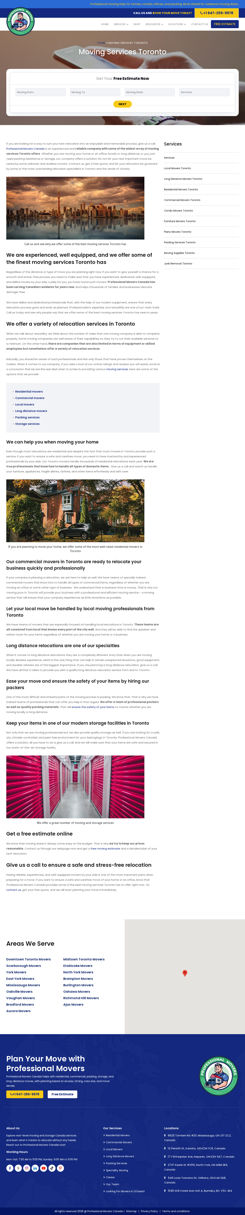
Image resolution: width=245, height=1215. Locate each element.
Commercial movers (29, 398)
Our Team (112, 1184)
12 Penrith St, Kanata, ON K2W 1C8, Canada (196, 1148)
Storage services (27, 424)
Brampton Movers (78, 978)
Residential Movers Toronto (181, 189)
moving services (117, 369)
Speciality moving (117, 1170)
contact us (13, 890)
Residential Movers (118, 1135)
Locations (175, 24)
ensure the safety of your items (93, 707)
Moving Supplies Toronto (179, 253)
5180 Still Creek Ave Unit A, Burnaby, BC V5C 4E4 (199, 1191)
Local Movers (114, 1149)
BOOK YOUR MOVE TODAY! (172, 13)
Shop (136, 24)
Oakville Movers (19, 991)
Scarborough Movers (23, 965)
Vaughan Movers (20, 998)
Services (119, 24)
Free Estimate (224, 24)
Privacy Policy (149, 1211)
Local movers (24, 404)
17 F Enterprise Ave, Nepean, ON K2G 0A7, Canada (200, 1156)
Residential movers (29, 391)
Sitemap (131, 1211)
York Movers (16, 972)
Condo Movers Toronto (178, 210)
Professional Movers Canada (25, 149)
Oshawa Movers (76, 991)
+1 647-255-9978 (218, 13)
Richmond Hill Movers (81, 998)
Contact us (199, 24)
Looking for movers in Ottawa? (125, 1191)
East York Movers (20, 978)
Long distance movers (31, 411)
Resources (153, 24)
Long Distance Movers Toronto (183, 179)
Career (110, 1177)
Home (105, 24)
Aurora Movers (18, 1011)
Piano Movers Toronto (177, 232)
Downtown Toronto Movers (28, 959)
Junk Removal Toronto (178, 263)
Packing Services (116, 1163)
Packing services (27, 417)
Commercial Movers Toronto (182, 200)
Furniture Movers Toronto (180, 221)
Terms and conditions (176, 1211)
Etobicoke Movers (77, 965)
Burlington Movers (78, 985)
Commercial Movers (119, 1142)
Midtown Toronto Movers (84, 959)
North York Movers (78, 972)
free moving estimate (105, 848)
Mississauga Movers (23, 985)
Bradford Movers (20, 1004)
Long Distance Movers (120, 1156)
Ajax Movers (73, 1004)
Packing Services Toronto (180, 242)
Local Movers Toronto (177, 168)
